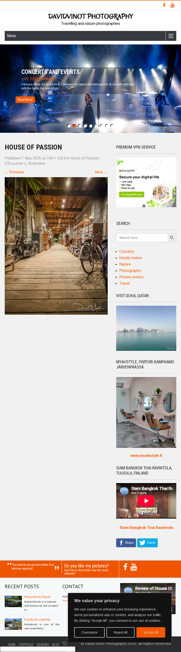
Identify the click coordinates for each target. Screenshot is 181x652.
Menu (11, 36)
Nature (125, 264)
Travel (124, 283)
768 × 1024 (56, 158)
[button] (64, 645)
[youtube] (172, 5)
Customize (90, 632)
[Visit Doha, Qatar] (146, 349)
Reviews (43, 645)
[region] (120, 618)
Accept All (151, 632)
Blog (55, 645)
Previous (14, 172)
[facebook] (164, 5)
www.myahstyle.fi (146, 456)
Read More (25, 100)
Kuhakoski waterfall (37, 620)
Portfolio (26, 645)
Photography (130, 271)
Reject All (121, 632)
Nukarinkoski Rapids (37, 597)
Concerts (126, 251)
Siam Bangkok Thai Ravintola (146, 528)
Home (12, 645)
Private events (131, 277)
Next (101, 172)
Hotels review (130, 258)
